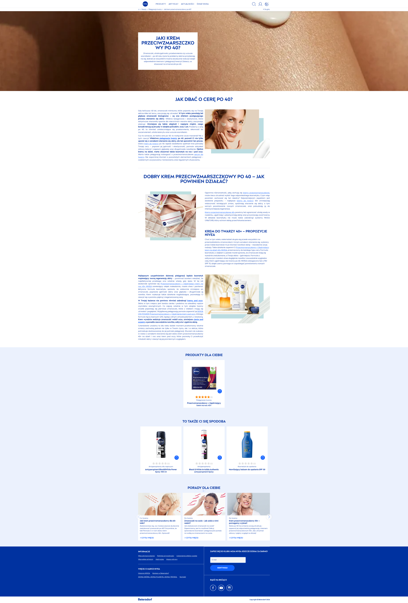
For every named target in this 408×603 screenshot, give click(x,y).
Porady (144, 9)
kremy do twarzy (245, 201)
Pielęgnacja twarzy (155, 9)
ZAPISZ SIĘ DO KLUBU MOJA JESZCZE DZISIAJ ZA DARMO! (239, 551)
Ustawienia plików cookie (186, 556)
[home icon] (139, 9)
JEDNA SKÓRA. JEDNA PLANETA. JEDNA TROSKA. (157, 577)
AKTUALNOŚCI (187, 4)
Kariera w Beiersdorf (160, 573)
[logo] (145, 4)
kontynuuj (222, 568)
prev (139, 517)
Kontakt (183, 577)
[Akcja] (267, 4)
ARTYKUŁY (173, 4)
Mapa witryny (171, 559)
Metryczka (160, 559)
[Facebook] (213, 588)
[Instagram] (229, 588)
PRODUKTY (161, 4)
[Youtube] (221, 588)
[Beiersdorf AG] (145, 599)
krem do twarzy (151, 144)
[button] (220, 391)
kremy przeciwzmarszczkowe (256, 193)
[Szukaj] (254, 4)
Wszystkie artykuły (145, 559)
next (269, 517)
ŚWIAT (203, 4)
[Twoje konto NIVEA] (260, 4)
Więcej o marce (149, 569)
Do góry (267, 9)
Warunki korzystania (146, 556)
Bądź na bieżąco (218, 580)
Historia (144, 573)
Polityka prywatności (165, 556)
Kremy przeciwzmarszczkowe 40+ (220, 212)
